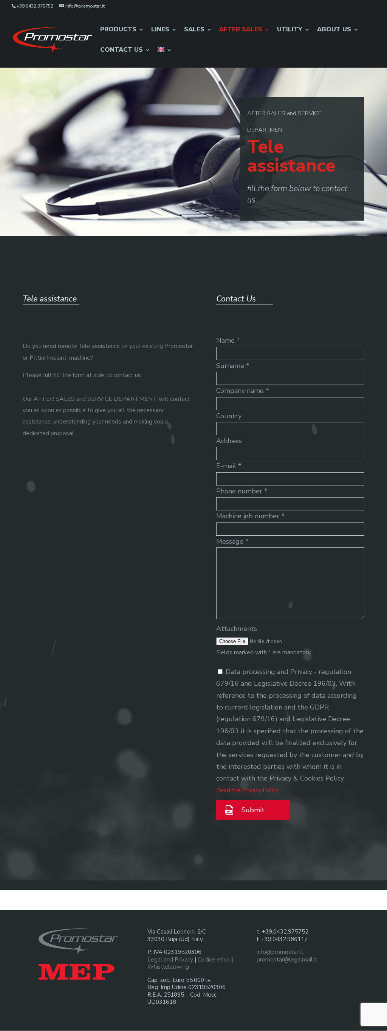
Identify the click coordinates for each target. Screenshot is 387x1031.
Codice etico (214, 959)
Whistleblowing (168, 967)
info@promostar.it (280, 952)
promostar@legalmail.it (287, 959)
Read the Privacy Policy (247, 790)
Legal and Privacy (170, 959)
